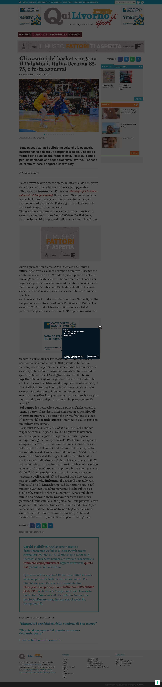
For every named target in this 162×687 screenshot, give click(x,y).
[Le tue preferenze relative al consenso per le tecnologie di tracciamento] (157, 682)
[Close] (100, 327)
